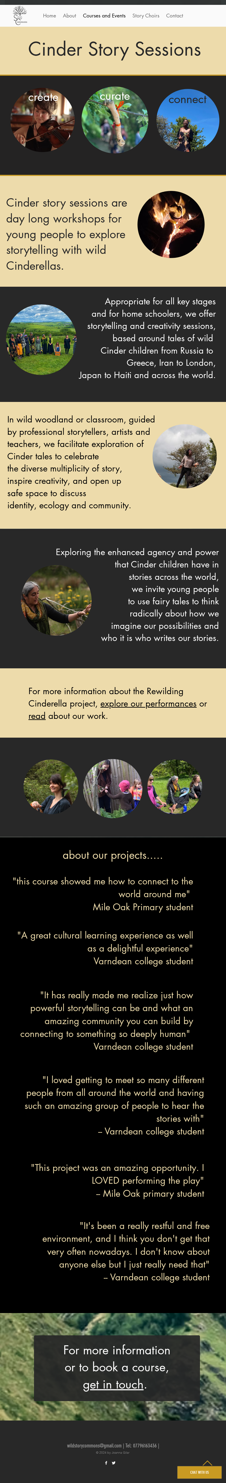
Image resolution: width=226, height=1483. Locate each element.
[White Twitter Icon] (113, 1462)
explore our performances (148, 703)
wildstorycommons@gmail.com (94, 1446)
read (37, 715)
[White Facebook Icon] (106, 1462)
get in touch (113, 1384)
